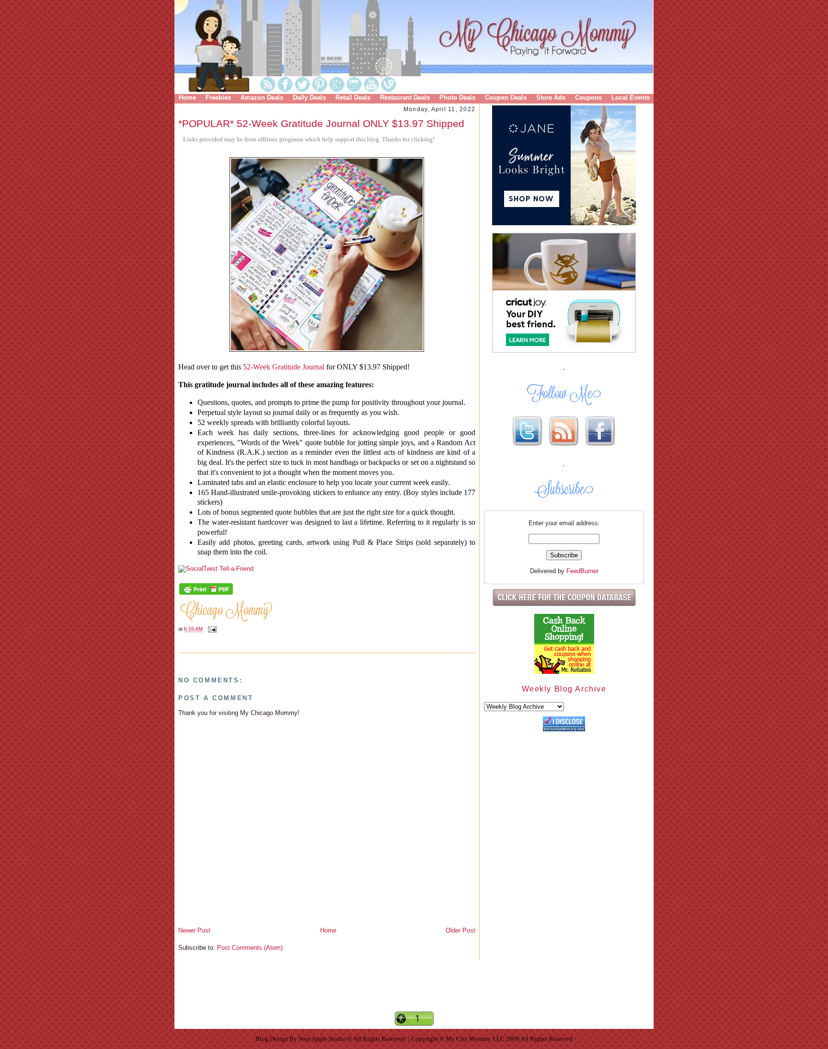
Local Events (630, 97)
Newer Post (194, 930)
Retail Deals (352, 97)
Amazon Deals (262, 97)
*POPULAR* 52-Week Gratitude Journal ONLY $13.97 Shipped (321, 123)
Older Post (460, 930)
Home (187, 97)
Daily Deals (309, 97)
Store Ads (550, 97)
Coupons (588, 97)
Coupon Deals (506, 97)
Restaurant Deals (405, 97)
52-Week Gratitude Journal (283, 367)
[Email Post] (211, 629)
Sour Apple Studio (323, 1038)
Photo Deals (457, 97)
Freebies (218, 97)
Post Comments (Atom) (250, 947)
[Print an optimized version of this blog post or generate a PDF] (206, 594)
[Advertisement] (414, 994)
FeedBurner (582, 571)
